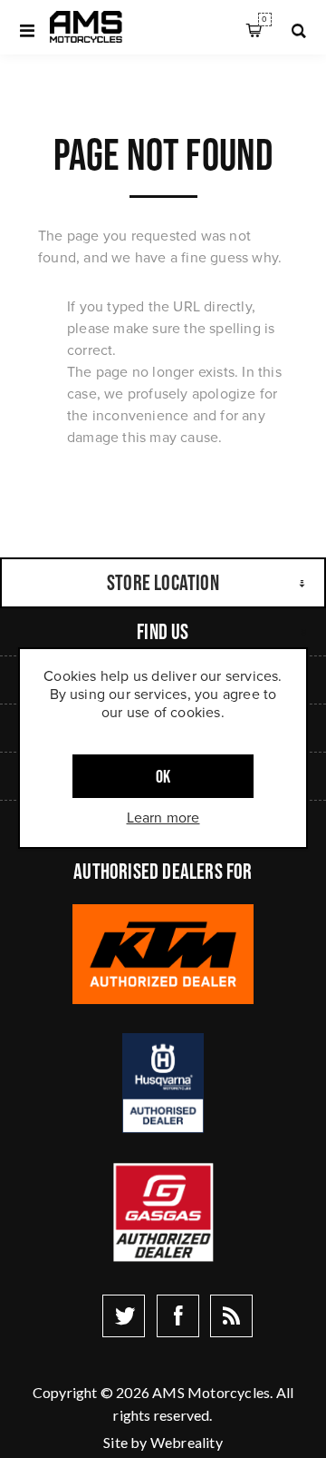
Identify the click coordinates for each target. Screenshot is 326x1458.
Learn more (163, 817)
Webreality (186, 1442)
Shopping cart (264, 19)
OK (163, 776)
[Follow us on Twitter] (123, 1316)
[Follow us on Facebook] (178, 1316)
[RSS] (231, 1316)
